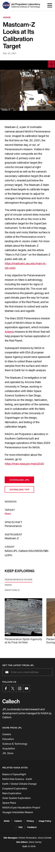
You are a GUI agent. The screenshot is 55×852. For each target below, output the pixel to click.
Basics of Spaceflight (14, 774)
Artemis (9, 332)
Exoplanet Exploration (14, 788)
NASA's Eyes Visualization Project (21, 807)
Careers (6, 734)
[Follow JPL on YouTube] (26, 688)
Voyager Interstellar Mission (17, 812)
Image (7, 17)
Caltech (18, 820)
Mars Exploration (11, 793)
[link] (27, 90)
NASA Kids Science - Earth (17, 779)
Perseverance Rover (18, 579)
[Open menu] (49, 5)
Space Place (9, 803)
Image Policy (45, 820)
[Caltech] (11, 701)
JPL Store (7, 753)
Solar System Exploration (16, 798)
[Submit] (6, 672)
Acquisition (8, 748)
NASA (7, 820)
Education (8, 739)
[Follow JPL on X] (12, 688)
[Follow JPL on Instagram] (19, 688)
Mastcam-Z (12, 590)
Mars (8, 514)
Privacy (30, 820)
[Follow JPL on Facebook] (5, 688)
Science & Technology (14, 744)
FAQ (20, 827)
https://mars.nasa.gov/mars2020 (24, 464)
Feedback (32, 827)
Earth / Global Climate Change (19, 784)
